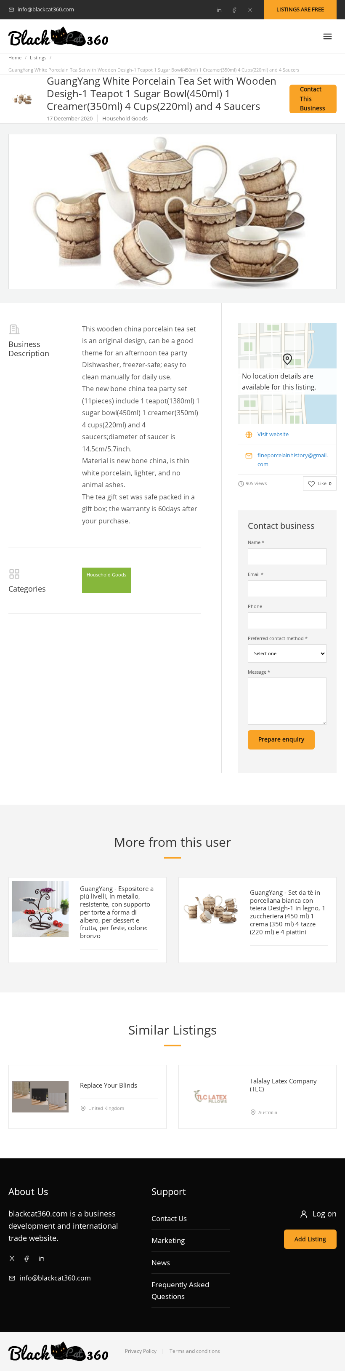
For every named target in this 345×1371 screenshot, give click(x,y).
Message (259, 672)
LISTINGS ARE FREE (300, 9)
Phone (255, 606)
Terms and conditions (195, 1351)
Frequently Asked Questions (180, 1290)
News (160, 1262)
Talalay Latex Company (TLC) (283, 1085)
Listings (38, 57)
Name (256, 542)
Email (255, 574)
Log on (325, 1213)
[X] (250, 9)
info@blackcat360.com (55, 1278)
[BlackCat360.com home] (58, 36)
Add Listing (310, 1239)
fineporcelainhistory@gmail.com (292, 459)
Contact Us (169, 1218)
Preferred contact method (278, 638)
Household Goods (106, 574)
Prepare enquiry (281, 739)
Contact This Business (312, 98)
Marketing (168, 1240)
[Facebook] (234, 9)
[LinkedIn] (218, 9)
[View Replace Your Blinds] (40, 1096)
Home (14, 57)
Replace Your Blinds (108, 1084)
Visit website (273, 434)
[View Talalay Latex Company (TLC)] (210, 1096)
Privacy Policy (141, 1351)
